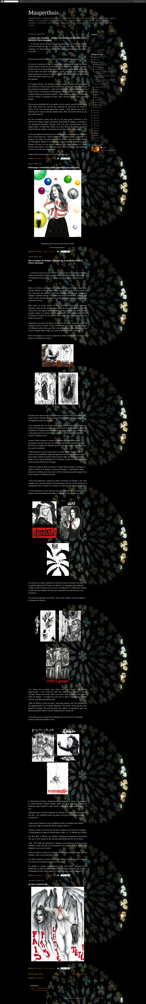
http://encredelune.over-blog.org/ (41, 988)
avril (96, 99)
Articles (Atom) (40, 978)
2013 (95, 135)
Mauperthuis (43, 12)
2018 (95, 123)
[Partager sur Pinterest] (69, 159)
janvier (97, 107)
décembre (98, 64)
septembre (98, 87)
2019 (95, 120)
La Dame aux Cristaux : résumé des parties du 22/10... (104, 72)
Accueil (57, 974)
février (97, 104)
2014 (95, 133)
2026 (95, 57)
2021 (95, 115)
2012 (95, 138)
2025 (95, 59)
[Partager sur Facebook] (67, 159)
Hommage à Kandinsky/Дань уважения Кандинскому (53, 167)
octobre (97, 69)
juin (96, 94)
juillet (97, 92)
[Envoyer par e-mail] (62, 159)
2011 (95, 140)
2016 (95, 128)
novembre (98, 67)
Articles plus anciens (79, 974)
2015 (95, 130)
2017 (95, 125)
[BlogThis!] (63, 159)
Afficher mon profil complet (107, 150)
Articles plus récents (35, 974)
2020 (95, 118)
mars (96, 102)
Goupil (104, 147)
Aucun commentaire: (49, 158)
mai (96, 97)
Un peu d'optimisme (37, 884)
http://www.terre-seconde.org (39, 990)
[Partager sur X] (65, 159)
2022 (95, 113)
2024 (95, 62)
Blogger (80, 998)
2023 (95, 110)
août (96, 89)
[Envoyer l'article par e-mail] (58, 158)
